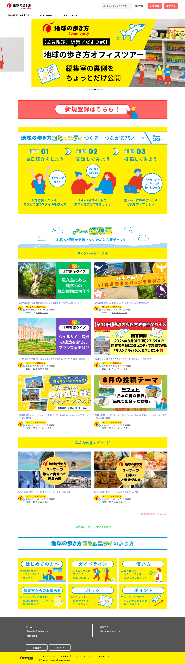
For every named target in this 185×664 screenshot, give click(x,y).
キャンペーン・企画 (119, 312)
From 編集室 (46, 15)
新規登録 (154, 6)
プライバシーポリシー (48, 656)
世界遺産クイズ (42, 312)
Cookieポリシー (104, 656)
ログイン (171, 6)
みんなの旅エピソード (44, 502)
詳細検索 (138, 6)
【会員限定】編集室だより (19, 15)
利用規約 (64, 656)
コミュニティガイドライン (83, 656)
